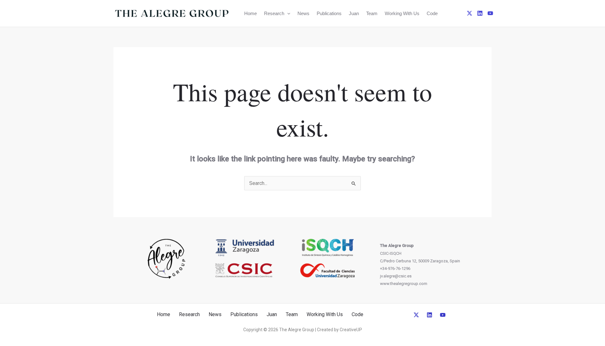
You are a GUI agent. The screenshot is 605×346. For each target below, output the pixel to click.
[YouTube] (490, 13)
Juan (354, 13)
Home (250, 13)
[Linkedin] (480, 13)
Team (371, 13)
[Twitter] (469, 13)
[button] (287, 13)
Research (274, 13)
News (303, 13)
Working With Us (402, 13)
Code (432, 13)
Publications (329, 13)
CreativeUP (351, 329)
